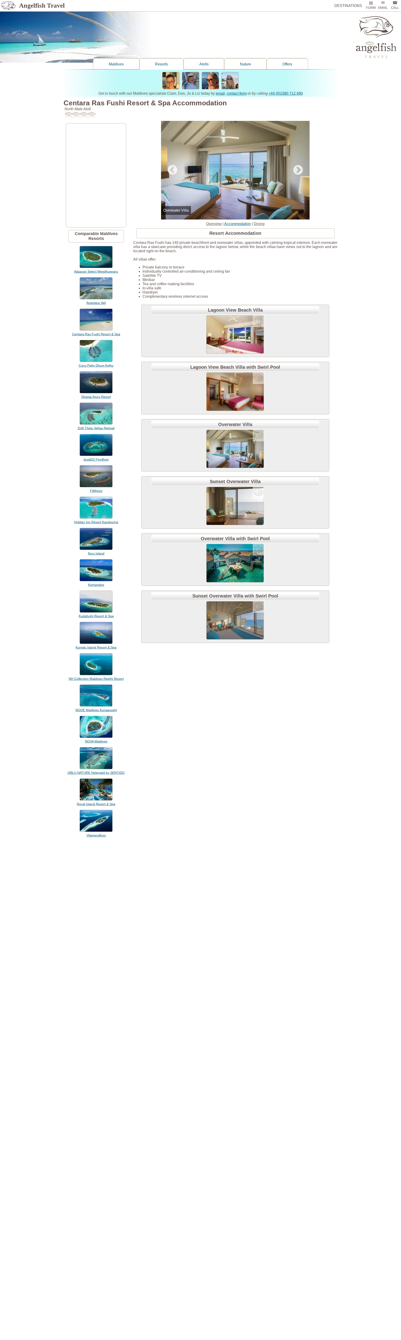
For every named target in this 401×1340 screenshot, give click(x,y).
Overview (214, 224)
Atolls (204, 64)
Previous (172, 170)
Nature (245, 64)
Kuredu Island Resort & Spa (96, 647)
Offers (287, 64)
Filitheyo (96, 491)
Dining (259, 224)
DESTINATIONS (348, 6)
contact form (237, 93)
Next (298, 170)
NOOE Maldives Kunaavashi (96, 710)
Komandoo (96, 585)
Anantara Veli (96, 303)
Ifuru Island (96, 553)
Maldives (116, 64)
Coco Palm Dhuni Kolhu (96, 365)
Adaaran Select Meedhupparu (96, 271)
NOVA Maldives (96, 741)
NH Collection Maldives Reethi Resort (96, 679)
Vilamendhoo (96, 835)
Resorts (161, 64)
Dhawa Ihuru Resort (96, 397)
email (220, 93)
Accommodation (237, 224)
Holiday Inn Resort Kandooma (96, 522)
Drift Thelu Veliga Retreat (96, 428)
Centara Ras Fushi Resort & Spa (96, 334)
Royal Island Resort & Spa (96, 804)
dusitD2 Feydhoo (96, 459)
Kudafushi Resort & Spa (96, 616)
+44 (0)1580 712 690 (285, 93)
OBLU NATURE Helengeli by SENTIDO (96, 773)
